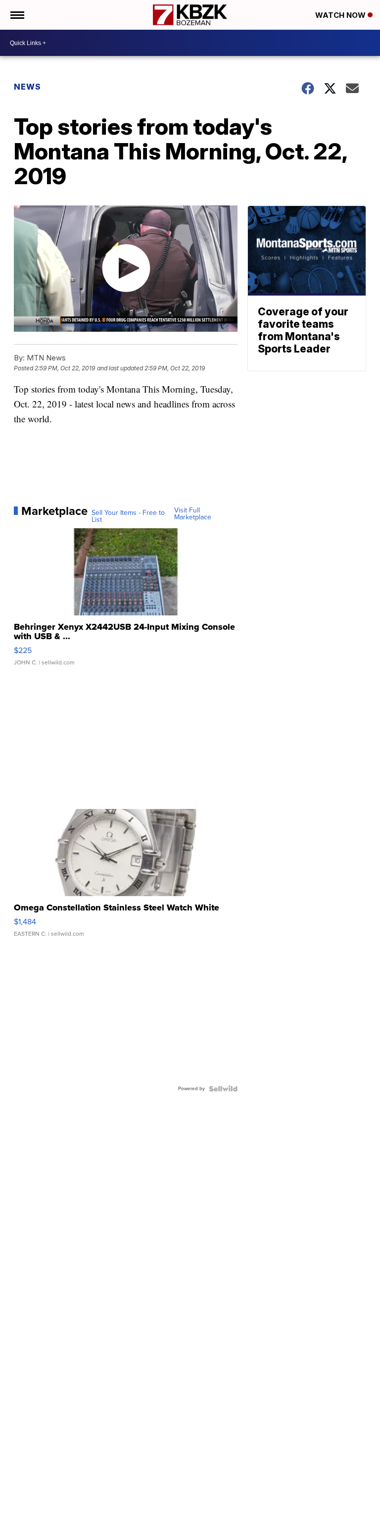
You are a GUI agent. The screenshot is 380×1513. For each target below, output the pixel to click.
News (27, 87)
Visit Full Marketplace (192, 514)
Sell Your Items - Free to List (128, 516)
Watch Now (341, 15)
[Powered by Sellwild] (223, 1088)
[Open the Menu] (16, 15)
